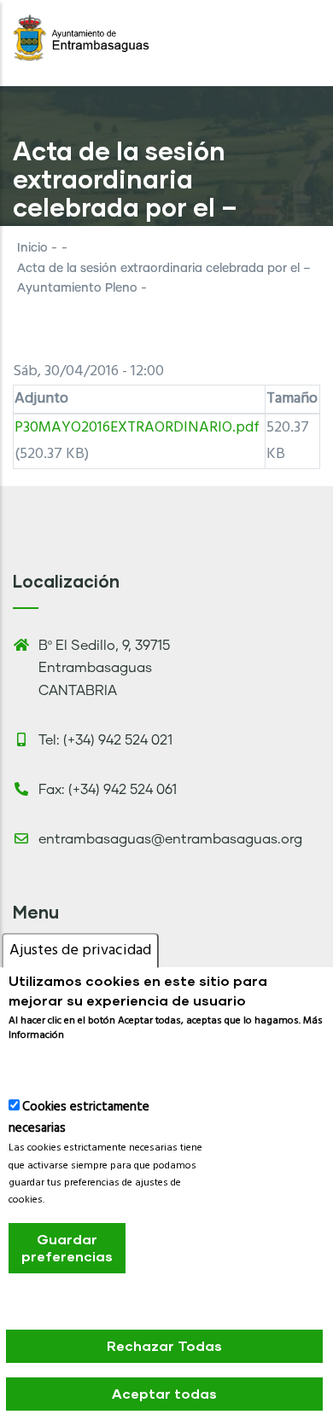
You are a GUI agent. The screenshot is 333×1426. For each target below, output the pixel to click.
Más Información (60, 1064)
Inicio (32, 248)
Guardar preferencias (67, 1247)
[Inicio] (81, 38)
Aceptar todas (164, 1393)
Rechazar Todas (164, 1345)
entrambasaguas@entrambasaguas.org (170, 839)
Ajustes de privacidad (80, 950)
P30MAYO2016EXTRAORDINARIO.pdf (137, 427)
